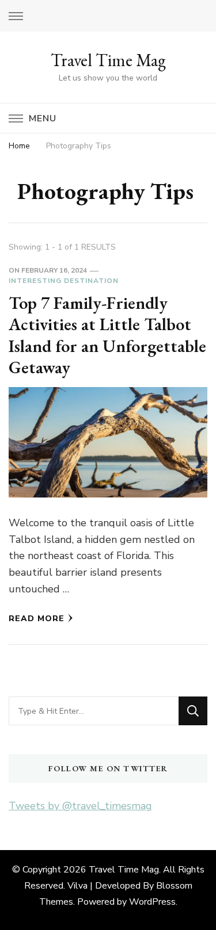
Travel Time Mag (108, 60)
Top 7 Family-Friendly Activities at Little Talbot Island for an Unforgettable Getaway (107, 335)
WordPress (152, 901)
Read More (37, 618)
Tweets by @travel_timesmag (80, 806)
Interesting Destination (64, 280)
